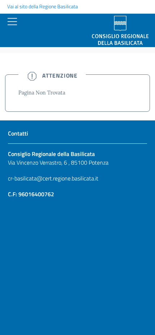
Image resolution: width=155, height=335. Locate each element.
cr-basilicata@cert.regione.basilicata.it (53, 178)
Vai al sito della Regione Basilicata (42, 6)
